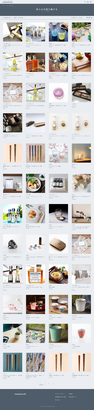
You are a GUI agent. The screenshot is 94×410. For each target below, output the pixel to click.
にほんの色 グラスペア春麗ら (55, 166)
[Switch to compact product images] (91, 17)
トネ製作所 (74, 103)
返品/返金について (73, 396)
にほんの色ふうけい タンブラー (32, 346)
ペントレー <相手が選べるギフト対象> (34, 135)
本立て (73, 166)
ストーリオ (28, 134)
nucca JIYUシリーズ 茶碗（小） (56, 317)
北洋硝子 (50, 43)
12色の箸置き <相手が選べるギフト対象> (58, 105)
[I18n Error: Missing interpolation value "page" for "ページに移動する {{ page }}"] (53, 383)
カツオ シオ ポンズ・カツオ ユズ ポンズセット (12, 288)
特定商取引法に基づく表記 (60, 396)
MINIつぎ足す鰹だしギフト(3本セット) (11, 226)
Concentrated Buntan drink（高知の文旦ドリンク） (12, 76)
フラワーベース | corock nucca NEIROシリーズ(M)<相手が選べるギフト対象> (81, 227)
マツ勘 (73, 73)
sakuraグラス (6, 317)
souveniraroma (52, 194)
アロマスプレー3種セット (54, 196)
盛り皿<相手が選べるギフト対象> (33, 226)
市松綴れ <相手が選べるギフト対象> (57, 375)
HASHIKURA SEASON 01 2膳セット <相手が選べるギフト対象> (35, 376)
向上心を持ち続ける (10, 5)
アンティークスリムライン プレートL (34, 196)
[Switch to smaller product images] (89, 17)
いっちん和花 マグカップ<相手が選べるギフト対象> (12, 257)
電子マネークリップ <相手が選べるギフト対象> (58, 257)
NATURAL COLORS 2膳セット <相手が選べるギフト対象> (12, 376)
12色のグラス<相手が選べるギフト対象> (57, 45)
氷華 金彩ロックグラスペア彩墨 (32, 317)
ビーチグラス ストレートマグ (55, 346)
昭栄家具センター (75, 164)
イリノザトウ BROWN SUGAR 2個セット (81, 288)
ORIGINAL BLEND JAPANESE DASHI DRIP (81, 257)
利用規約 (71, 393)
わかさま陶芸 (28, 194)
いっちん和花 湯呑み (76, 346)
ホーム (4, 5)
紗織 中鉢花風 (52, 287)
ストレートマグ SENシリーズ (78, 317)
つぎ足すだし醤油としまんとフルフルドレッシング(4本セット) (12, 45)
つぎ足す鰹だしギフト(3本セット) (10, 135)
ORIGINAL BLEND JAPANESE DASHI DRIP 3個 (12, 106)
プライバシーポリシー (59, 393)
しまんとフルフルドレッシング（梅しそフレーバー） (81, 136)
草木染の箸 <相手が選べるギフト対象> (34, 166)
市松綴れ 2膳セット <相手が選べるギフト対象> (12, 167)
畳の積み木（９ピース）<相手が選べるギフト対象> (81, 197)
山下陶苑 (73, 224)
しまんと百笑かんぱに (7, 43)
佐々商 (73, 194)
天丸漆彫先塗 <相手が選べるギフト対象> (80, 375)
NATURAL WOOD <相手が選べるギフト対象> (81, 76)
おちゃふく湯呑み (6, 346)
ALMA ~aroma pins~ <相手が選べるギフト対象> (35, 257)
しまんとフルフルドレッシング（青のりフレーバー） (58, 136)
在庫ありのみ (75, 17)
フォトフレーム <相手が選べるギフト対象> (12, 196)
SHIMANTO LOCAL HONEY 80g (34, 287)
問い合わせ (57, 400)
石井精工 (27, 255)
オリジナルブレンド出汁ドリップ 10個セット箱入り (58, 76)
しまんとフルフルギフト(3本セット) (33, 45)
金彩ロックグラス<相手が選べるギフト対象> (81, 45)
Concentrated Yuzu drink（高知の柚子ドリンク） (35, 106)
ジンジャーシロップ (30, 75)
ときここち (74, 105)
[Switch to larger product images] (87, 17)
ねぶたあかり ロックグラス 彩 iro (56, 226)
